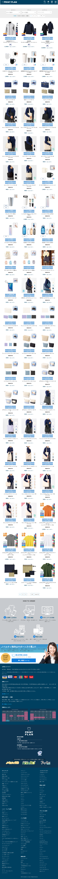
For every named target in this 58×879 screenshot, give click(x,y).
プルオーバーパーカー (25, 774)
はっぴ (22, 794)
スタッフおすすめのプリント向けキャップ (10, 839)
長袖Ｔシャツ (4, 816)
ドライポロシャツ (5, 831)
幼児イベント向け (43, 805)
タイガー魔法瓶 (43, 820)
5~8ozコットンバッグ (25, 823)
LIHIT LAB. (42, 816)
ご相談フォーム (24, 660)
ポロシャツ (4, 823)
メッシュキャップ (5, 845)
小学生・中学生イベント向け (45, 807)
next (44, 16)
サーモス (41, 818)
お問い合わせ (4, 800)
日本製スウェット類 (25, 788)
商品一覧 (4, 774)
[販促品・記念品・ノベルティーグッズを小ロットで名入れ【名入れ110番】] (29, 762)
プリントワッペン (43, 779)
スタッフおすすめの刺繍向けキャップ (9, 841)
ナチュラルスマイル (44, 856)
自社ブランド (42, 871)
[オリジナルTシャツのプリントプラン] (9, 2)
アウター (22, 799)
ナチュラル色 (23, 843)
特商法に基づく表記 (6, 796)
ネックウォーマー (5, 856)
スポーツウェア (24, 783)
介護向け (41, 801)
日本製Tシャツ (5, 822)
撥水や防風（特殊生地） (7, 867)
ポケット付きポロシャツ (7, 829)
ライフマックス (43, 865)
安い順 (19, 15)
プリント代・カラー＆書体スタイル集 (9, 781)
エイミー (41, 854)
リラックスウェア (24, 785)
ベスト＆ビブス (5, 860)
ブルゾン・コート (5, 858)
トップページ (4, 772)
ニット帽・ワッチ (5, 854)
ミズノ (41, 845)
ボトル (22, 871)
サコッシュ (23, 834)
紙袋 (22, 849)
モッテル (41, 829)
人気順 (27, 15)
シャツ (22, 798)
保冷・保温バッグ (24, 838)
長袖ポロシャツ (5, 827)
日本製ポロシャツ (5, 834)
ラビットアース (43, 814)
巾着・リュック (24, 836)
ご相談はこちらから (7, 704)
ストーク (41, 836)
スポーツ (41, 792)
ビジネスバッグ (24, 851)
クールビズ (42, 790)
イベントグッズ (24, 858)
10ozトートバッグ (24, 825)
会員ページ (4, 803)
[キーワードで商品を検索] (50, 12)
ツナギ (22, 803)
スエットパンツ (24, 778)
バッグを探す (24, 818)
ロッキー (41, 812)
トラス (41, 849)
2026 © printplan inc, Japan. (26, 876)
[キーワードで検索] (44, 11)
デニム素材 (23, 845)
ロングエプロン (24, 814)
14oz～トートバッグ (25, 829)
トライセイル (42, 840)
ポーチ (22, 852)
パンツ (22, 801)
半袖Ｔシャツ (4, 812)
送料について (6, 693)
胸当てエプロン (24, 809)
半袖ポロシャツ (5, 825)
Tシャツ (3, 811)
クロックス (42, 862)
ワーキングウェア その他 (26, 805)
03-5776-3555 (23, 747)
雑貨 (22, 862)
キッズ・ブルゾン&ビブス (7, 870)
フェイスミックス (43, 864)
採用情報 (4, 798)
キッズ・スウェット (25, 787)
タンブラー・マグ (24, 864)
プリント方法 (4, 779)
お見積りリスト (5, 801)
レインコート (4, 872)
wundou (41, 834)
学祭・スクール (43, 794)
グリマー (41, 847)
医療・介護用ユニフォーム (26, 792)
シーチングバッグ (24, 821)
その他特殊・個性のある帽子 (8, 852)
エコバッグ (23, 832)
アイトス (41, 838)
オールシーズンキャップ (7, 843)
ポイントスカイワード (44, 858)
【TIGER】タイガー (44, 772)
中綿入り (4, 865)
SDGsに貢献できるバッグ (26, 840)
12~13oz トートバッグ (25, 827)
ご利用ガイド (4, 787)
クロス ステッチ (43, 867)
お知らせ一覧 (4, 805)
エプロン (22, 807)
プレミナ (41, 823)
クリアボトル (42, 776)
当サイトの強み (5, 789)
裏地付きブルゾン (5, 863)
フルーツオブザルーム (44, 869)
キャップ (4, 836)
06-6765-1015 (23, 741)
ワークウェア (42, 803)
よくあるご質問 (5, 790)
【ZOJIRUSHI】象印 (44, 770)
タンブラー (23, 867)
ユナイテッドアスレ (44, 843)
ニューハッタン (43, 825)
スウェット (23, 770)
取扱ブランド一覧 (5, 778)
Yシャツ (22, 796)
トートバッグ (23, 820)
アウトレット (42, 800)
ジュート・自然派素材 (25, 841)
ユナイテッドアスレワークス (45, 831)
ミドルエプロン (24, 812)
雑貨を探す (23, 856)
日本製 (41, 798)
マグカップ (23, 869)
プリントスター (43, 851)
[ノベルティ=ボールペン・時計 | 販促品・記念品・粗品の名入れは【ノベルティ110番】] (12, 762)
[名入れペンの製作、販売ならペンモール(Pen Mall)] (45, 762)
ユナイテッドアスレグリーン (45, 832)
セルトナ (41, 860)
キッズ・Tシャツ (5, 818)
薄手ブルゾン (4, 861)
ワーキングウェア (24, 790)
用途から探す (4, 776)
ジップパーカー (24, 772)
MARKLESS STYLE (44, 842)
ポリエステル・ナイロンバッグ (27, 831)
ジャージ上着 (23, 779)
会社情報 (4, 792)
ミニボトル (42, 774)
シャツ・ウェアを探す (7, 809)
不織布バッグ (23, 847)
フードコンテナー (43, 778)
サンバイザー (4, 850)
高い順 (23, 15)
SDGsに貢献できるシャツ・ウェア (9, 820)
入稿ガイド (4, 785)
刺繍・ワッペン (5, 783)
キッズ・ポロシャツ (6, 832)
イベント (41, 789)
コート (3, 869)
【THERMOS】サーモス (26, 865)
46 (41, 15)
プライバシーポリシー (6, 794)
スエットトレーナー (25, 776)
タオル (22, 860)
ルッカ (41, 853)
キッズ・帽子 (4, 849)
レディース (42, 787)
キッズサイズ (42, 796)
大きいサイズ (4, 847)
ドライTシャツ (5, 814)
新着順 (15, 15)
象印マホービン (43, 822)
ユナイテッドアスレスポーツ (45, 827)
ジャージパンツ (24, 781)
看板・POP (42, 781)
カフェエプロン (24, 810)
